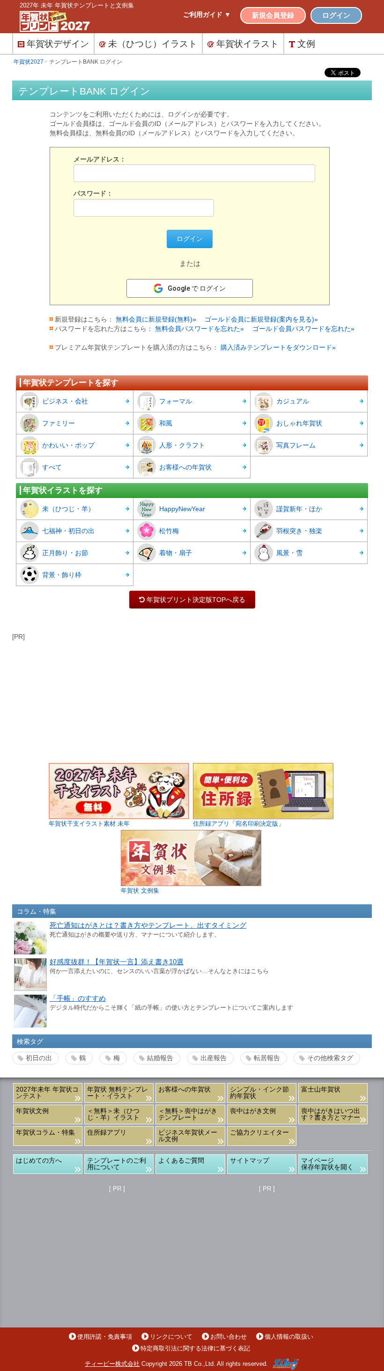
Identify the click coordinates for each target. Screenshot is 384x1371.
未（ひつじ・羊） (68, 509)
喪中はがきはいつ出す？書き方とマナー (330, 1114)
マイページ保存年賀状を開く (327, 1164)
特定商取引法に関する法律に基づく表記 (195, 1348)
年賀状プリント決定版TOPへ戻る (192, 599)
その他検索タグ (330, 1058)
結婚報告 (160, 1058)
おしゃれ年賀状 (299, 423)
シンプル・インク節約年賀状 (259, 1092)
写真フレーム (296, 445)
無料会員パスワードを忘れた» (199, 328)
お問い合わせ (228, 1336)
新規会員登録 (273, 15)
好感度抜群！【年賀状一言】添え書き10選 (117, 962)
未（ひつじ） (152, 44)
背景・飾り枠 (61, 575)
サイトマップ (249, 1160)
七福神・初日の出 (68, 531)
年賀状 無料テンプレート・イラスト (117, 1092)
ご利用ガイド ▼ (207, 14)
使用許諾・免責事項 (104, 1336)
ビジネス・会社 (65, 401)
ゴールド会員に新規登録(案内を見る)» (261, 319)
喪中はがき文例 (253, 1110)
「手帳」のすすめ (78, 998)
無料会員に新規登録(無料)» (156, 319)
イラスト (247, 44)
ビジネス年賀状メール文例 (187, 1136)
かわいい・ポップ (68, 445)
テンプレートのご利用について (116, 1164)
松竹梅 (169, 531)
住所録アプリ (106, 1132)
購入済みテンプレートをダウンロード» (278, 347)
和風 (165, 423)
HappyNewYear (182, 509)
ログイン (336, 15)
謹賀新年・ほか (299, 509)
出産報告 (213, 1058)
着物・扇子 (175, 553)
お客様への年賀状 (185, 467)
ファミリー (58, 423)
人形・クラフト (182, 445)
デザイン (58, 44)
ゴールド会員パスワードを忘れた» (303, 328)
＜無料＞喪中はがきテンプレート (187, 1114)
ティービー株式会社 (112, 1363)
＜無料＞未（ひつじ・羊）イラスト (113, 1114)
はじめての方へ (39, 1160)
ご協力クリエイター (259, 1132)
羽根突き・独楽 (299, 531)
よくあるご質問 (181, 1160)
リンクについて (171, 1336)
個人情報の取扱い (289, 1336)
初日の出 (39, 1058)
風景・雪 (289, 553)
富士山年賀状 (320, 1089)
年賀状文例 (32, 1110)
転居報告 (267, 1058)
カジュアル (292, 401)
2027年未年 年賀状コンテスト (47, 1092)
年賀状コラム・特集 (45, 1132)
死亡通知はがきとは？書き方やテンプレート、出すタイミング (148, 925)
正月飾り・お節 (65, 553)
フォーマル (175, 401)
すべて (52, 467)
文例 (306, 44)
